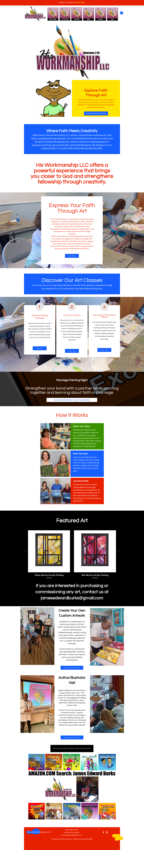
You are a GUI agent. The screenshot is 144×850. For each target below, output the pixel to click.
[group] (72, 554)
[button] (121, 12)
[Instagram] (106, 832)
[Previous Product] (25, 551)
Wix (91, 839)
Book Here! (81, 2)
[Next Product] (119, 551)
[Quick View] (49, 551)
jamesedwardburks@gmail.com (72, 598)
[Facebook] (103, 832)
